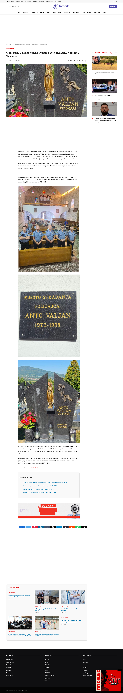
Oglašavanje (85, 670)
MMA (46, 681)
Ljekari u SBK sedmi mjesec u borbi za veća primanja (72, 609)
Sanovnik (67, 12)
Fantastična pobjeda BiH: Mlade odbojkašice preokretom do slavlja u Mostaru (19, 596)
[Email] (7, 136)
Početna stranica (10, 44)
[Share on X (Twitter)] (77, 60)
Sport (48, 12)
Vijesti (18, 12)
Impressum (85, 662)
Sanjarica (35, 1)
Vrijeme (104, 12)
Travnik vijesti (10, 48)
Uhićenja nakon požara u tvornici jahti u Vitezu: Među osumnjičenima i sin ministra (105, 119)
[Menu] (7, 6)
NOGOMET (47, 659)
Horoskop (41, 1)
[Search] (116, 1)
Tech (59, 12)
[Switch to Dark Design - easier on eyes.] (114, 1)
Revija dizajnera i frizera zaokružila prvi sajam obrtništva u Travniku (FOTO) (45, 483)
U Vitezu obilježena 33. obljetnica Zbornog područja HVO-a (40, 486)
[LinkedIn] (7, 144)
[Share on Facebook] (74, 60)
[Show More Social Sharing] (86, 60)
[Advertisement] (61, 29)
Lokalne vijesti (10, 1)
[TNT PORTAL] (61, 6)
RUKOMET (47, 667)
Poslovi (34, 12)
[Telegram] (7, 152)
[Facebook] (7, 125)
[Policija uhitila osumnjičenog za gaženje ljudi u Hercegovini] (104, 63)
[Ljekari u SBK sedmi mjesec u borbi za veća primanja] (73, 597)
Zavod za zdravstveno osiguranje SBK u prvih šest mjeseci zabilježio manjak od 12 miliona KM (20, 635)
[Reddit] (7, 148)
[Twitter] (7, 129)
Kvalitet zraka (49, 1)
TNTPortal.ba (35, 468)
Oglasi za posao (19, 1)
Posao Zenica (58, 1)
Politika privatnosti (87, 675)
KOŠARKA (47, 665)
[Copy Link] (80, 60)
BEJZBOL (47, 678)
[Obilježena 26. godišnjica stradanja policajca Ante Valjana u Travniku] (46, 90)
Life (54, 12)
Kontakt (112, 6)
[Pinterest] (7, 133)
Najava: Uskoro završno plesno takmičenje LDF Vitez (38, 489)
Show (89, 12)
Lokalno (25, 12)
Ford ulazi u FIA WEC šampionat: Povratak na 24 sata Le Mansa (103, 96)
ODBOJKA (47, 673)
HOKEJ (46, 670)
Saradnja (85, 667)
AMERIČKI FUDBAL (50, 675)
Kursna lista (28, 1)
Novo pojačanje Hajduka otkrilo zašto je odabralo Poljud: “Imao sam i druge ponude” (47, 635)
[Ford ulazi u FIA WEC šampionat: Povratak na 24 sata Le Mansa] (104, 86)
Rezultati (97, 12)
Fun (83, 12)
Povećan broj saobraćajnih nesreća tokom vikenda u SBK (39, 492)
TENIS (46, 662)
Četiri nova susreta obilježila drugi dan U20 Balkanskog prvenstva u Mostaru (71, 621)
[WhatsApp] (7, 156)
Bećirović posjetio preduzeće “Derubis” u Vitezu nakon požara (46, 609)
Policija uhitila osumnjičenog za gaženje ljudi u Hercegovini (104, 73)
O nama (84, 659)
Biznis (42, 12)
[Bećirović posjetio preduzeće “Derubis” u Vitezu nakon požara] (47, 597)
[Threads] (7, 160)
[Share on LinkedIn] (82, 60)
